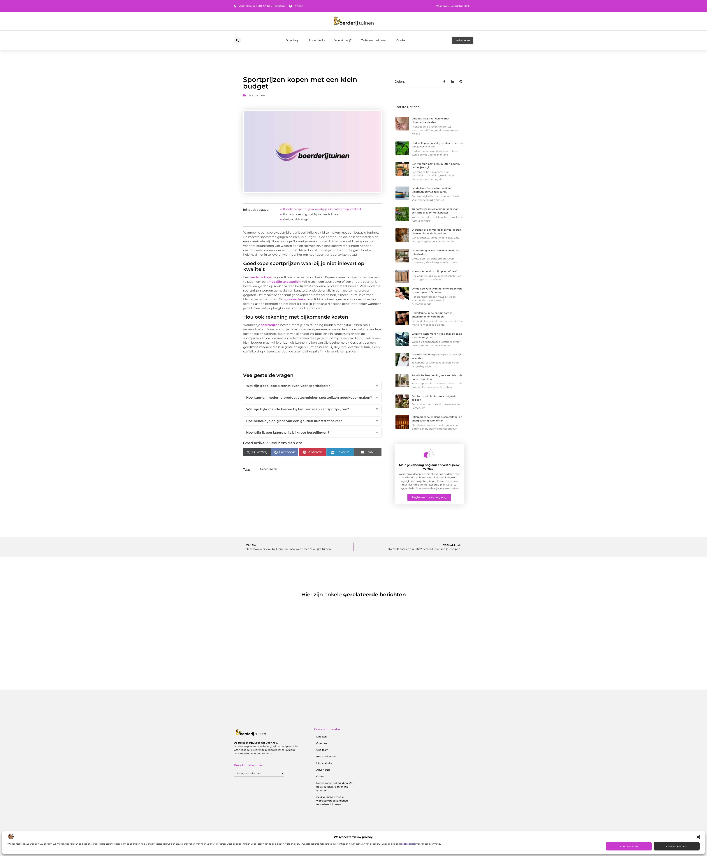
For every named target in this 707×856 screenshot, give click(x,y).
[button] (698, 837)
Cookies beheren (676, 846)
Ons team (322, 749)
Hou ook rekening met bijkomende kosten (311, 214)
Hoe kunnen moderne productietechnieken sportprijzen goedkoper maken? (312, 397)
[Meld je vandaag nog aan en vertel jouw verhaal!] (429, 453)
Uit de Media (316, 40)
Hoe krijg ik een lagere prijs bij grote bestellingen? (312, 432)
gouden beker (296, 299)
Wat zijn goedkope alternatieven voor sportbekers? (312, 386)
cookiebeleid (408, 843)
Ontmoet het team (374, 40)
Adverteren (323, 769)
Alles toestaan (629, 846)
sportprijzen (270, 325)
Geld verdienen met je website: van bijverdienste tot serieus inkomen (332, 800)
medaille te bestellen (284, 281)
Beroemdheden (326, 756)
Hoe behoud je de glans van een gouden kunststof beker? (312, 421)
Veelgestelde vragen (296, 219)
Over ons (321, 743)
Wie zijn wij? (343, 40)
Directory (292, 40)
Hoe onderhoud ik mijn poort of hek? (434, 271)
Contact (402, 40)
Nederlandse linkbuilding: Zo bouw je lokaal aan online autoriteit (334, 786)
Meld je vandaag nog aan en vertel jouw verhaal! (429, 466)
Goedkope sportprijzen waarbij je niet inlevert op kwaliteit (322, 209)
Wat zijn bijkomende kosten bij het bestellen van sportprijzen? (312, 409)
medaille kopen (262, 277)
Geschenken (256, 95)
